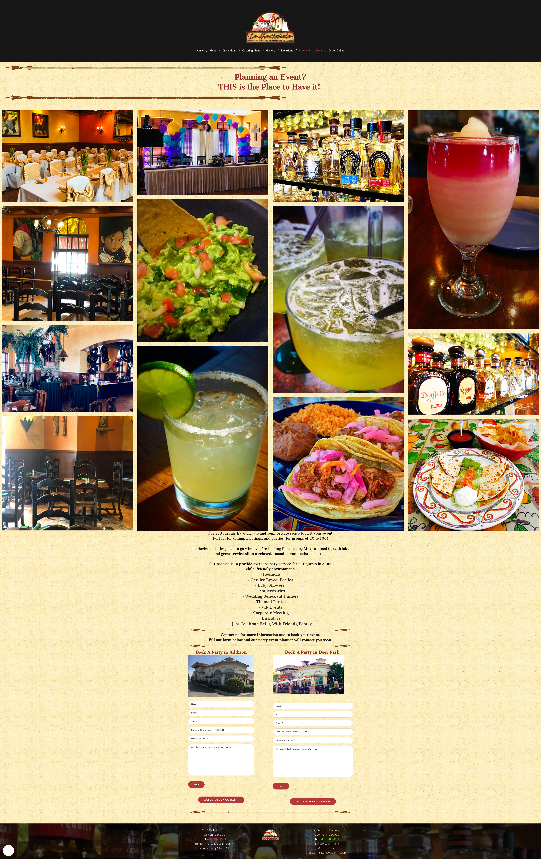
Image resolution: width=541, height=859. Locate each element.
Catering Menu (251, 50)
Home (200, 50)
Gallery (270, 50)
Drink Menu (229, 50)
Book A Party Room (311, 50)
